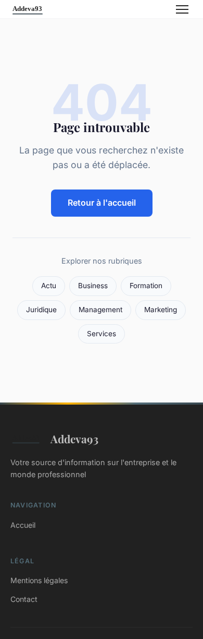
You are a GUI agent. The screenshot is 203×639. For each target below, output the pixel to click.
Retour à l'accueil (102, 202)
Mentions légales (39, 580)
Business (93, 285)
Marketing (160, 309)
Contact (23, 599)
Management (100, 309)
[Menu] (182, 9)
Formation (146, 285)
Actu (48, 285)
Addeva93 (74, 438)
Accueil (22, 524)
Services (101, 333)
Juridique (41, 309)
